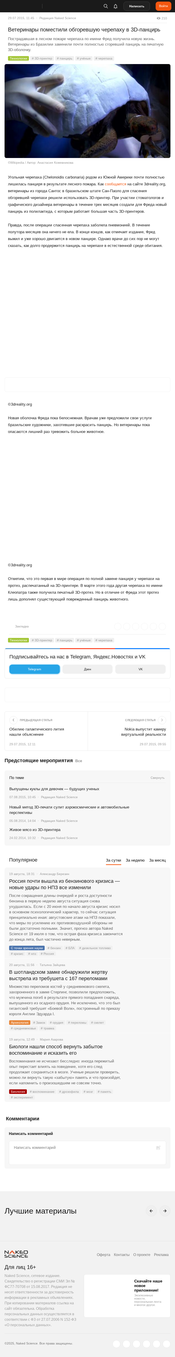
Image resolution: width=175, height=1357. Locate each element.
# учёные (84, 58)
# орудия (56, 1022)
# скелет (97, 1022)
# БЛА (70, 948)
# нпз (32, 954)
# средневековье (23, 1028)
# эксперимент (22, 1097)
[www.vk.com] (126, 1344)
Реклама (161, 1255)
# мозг (88, 1091)
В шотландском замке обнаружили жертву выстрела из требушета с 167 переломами (58, 975)
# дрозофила (69, 1091)
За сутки (113, 860)
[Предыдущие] (151, 1210)
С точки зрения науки (27, 948)
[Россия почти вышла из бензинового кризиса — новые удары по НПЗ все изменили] (146, 898)
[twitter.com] (116, 1344)
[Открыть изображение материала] (87, 111)
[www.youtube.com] (136, 1344)
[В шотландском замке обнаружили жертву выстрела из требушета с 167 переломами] (146, 989)
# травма (47, 1028)
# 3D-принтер (42, 58)
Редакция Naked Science (57, 18)
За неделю (135, 860)
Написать (136, 6)
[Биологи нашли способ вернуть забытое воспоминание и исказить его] (146, 1063)
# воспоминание (42, 1091)
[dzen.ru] (146, 1344)
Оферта (103, 1255)
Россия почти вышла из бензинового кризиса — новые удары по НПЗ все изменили (64, 884)
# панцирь (64, 58)
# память (104, 1091)
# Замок (39, 1022)
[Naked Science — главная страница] (28, 6)
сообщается (115, 184)
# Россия (47, 954)
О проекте (141, 1255)
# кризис (17, 954)
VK (141, 669)
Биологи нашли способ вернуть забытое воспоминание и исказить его (56, 1050)
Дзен (87, 669)
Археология (19, 1022)
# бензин (54, 948)
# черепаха (103, 58)
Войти (163, 6)
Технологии (18, 58)
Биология (18, 1091)
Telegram (34, 669)
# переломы (77, 1022)
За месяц (157, 860)
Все (78, 761)
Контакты (122, 1255)
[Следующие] (165, 1210)
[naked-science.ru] (166, 1344)
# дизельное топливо (95, 948)
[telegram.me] (156, 1344)
